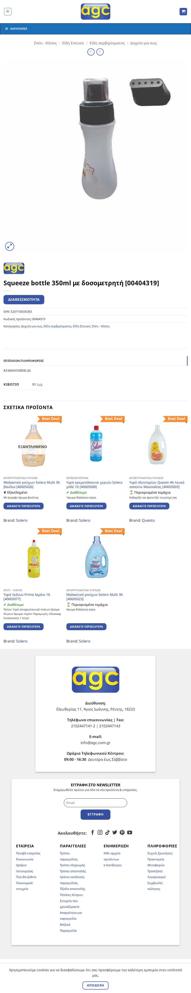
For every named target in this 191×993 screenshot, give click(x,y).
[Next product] (91, 52)
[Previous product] (100, 52)
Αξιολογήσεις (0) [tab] (17, 370)
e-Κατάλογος (113, 865)
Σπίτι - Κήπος (45, 43)
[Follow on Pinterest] (122, 833)
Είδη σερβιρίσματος (107, 43)
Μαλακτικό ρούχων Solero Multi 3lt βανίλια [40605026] (31, 484)
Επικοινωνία (24, 859)
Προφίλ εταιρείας (28, 853)
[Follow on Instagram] (100, 833)
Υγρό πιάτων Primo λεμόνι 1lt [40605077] (26, 597)
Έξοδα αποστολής (72, 889)
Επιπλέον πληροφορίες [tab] (23, 361)
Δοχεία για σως (143, 43)
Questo (148, 520)
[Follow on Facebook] (92, 833)
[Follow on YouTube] (129, 833)
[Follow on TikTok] (107, 833)
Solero (21, 520)
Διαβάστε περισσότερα (23, 506)
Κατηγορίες (18, 29)
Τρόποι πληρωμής (72, 865)
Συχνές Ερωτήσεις (160, 853)
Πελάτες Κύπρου (71, 895)
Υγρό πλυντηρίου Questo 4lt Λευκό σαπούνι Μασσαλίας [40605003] (156, 484)
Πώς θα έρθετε (26, 877)
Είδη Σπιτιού (73, 43)
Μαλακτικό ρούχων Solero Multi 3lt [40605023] (94, 597)
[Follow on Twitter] (114, 833)
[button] (7, 11)
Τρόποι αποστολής (73, 871)
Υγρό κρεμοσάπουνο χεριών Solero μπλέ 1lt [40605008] (94, 484)
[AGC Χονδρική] (95, 11)
